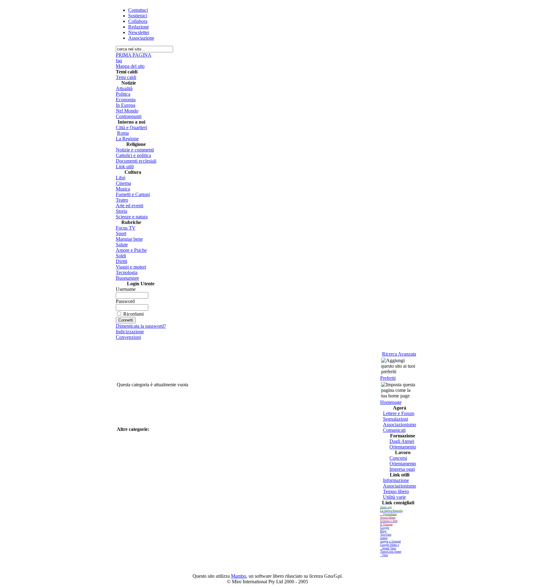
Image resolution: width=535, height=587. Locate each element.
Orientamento (402, 446)
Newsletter (138, 32)
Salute (122, 244)
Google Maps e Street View (389, 546)
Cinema (123, 183)
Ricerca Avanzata (399, 354)
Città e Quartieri (131, 127)
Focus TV (126, 227)
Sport (121, 233)
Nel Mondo (127, 110)
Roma (123, 133)
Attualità (124, 88)
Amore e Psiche (131, 250)
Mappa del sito (130, 66)
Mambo (238, 576)
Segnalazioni (395, 419)
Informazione (396, 480)
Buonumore (127, 278)
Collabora (137, 21)
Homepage (391, 402)
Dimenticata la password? (141, 326)
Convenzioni (128, 337)
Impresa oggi (402, 469)
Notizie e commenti (135, 149)
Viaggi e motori (131, 266)
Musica (123, 188)
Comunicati (394, 430)
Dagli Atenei (401, 441)
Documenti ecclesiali (136, 161)
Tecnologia (126, 272)
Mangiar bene (129, 239)
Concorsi (398, 458)
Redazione (138, 26)
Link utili (125, 166)
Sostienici (137, 15)
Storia (121, 211)
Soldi (121, 255)
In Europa (125, 105)
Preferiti (388, 378)
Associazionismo (399, 424)
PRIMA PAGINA (133, 55)
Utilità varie (394, 497)
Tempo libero (396, 491)
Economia (126, 99)
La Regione (127, 138)
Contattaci (138, 10)
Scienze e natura (132, 216)
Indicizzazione (130, 331)
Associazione (141, 38)
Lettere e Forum (398, 413)
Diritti (121, 261)
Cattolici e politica (133, 155)
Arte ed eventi (129, 205)
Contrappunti (128, 116)
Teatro (122, 200)
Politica (123, 94)
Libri (120, 177)
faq (119, 60)
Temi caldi (126, 77)
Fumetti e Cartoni (133, 194)
